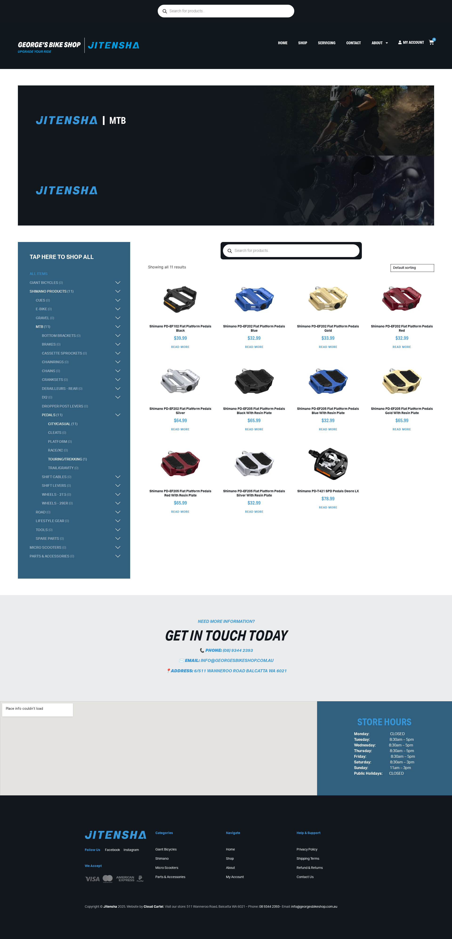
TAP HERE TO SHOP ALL (62, 257)
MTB (117, 120)
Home (282, 42)
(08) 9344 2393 (238, 651)
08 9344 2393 (269, 906)
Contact (353, 42)
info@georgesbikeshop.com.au (237, 661)
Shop (302, 42)
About (377, 42)
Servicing (326, 42)
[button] (87, 283)
